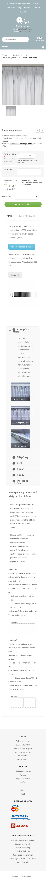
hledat (26, 39)
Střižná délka (10, 155)
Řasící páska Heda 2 (42, 130)
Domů (4, 55)
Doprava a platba (23, 779)
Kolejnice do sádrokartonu (23, 855)
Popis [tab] (9, 216)
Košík (23, 794)
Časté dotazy (10, 7)
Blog (19, 7)
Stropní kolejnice (23, 862)
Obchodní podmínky (23, 771)
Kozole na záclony (23, 848)
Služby (23, 782)
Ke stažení (36, 7)
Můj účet (23, 790)
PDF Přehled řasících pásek (21, 247)
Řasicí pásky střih (9, 58)
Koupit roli (15, 275)
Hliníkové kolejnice (23, 851)
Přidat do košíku (23, 205)
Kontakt (23, 12)
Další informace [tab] (27, 216)
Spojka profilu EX (38, 130)
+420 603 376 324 (26, 32)
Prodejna (27, 7)
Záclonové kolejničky (23, 844)
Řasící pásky (18, 55)
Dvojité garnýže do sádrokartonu (23, 859)
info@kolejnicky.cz (25, 29)
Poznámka (9, 170)
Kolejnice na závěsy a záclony (23, 840)
